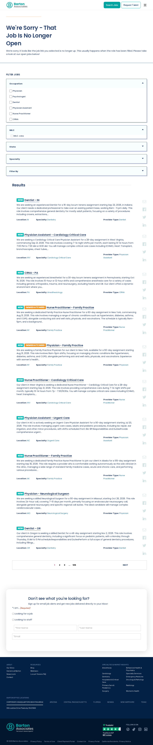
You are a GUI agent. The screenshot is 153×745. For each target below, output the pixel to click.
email (144, 198)
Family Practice (54, 330)
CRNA (15, 119)
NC (28, 440)
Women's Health (132, 691)
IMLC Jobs (18, 136)
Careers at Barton (14, 671)
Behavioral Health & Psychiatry (134, 669)
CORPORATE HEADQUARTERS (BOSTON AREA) (25, 702)
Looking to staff (23, 619)
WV (28, 257)
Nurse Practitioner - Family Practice (70, 307)
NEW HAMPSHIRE (127, 702)
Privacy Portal (94, 741)
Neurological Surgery (57, 513)
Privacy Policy (36, 741)
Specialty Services (133, 673)
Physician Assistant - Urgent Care (47, 418)
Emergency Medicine (134, 676)
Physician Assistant (22, 107)
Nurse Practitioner (21, 113)
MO (28, 513)
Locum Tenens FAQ (38, 674)
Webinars (34, 671)
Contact (10, 677)
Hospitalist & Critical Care (110, 680)
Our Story (10, 668)
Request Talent (131, 5)
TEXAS (143, 702)
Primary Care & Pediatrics (108, 686)
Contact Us (81, 741)
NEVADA (110, 702)
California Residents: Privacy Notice (116, 741)
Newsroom (11, 674)
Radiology (130, 685)
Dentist (16, 102)
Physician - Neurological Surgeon (47, 494)
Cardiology (106, 673)
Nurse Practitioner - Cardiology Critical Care (54, 380)
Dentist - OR (33, 528)
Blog (32, 668)
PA (28, 292)
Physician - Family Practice (65, 345)
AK (28, 478)
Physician (17, 90)
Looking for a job (24, 613)
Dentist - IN (32, 200)
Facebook (144, 206)
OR (28, 548)
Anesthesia (106, 668)
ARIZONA (53, 702)
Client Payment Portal (66, 741)
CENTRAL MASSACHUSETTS (75, 702)
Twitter (144, 213)
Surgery (105, 691)
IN (28, 219)
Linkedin (144, 221)
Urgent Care (53, 440)
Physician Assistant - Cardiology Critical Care (55, 235)
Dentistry (51, 219)
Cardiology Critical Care (59, 257)
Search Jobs (112, 5)
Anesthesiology (54, 292)
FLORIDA (97, 702)
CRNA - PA (31, 273)
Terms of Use (49, 741)
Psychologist (19, 96)
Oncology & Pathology (135, 679)
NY (28, 330)
